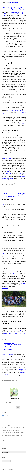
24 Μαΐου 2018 (14, 273)
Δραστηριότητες (18, 183)
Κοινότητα (14, 379)
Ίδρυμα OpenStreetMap (8, 158)
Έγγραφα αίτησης (8, 349)
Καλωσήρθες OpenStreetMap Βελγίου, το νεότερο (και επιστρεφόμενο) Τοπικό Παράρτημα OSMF (14, 194)
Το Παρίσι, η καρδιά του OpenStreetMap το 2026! (12, 435)
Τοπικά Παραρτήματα (9, 343)
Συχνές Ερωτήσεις (8, 348)
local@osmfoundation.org (15, 330)
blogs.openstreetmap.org (7, 443)
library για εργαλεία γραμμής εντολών (16, 110)
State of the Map (8, 173)
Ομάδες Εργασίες (22, 369)
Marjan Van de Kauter (13, 2)
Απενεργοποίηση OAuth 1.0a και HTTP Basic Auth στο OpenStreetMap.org (14, 8)
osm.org (13, 183)
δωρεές (7, 171)
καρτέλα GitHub (20, 123)
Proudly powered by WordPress (7, 469)
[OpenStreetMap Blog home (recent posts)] (14, 397)
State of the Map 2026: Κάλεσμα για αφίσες (10, 430)
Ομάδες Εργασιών (22, 173)
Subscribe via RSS (7, 402)
